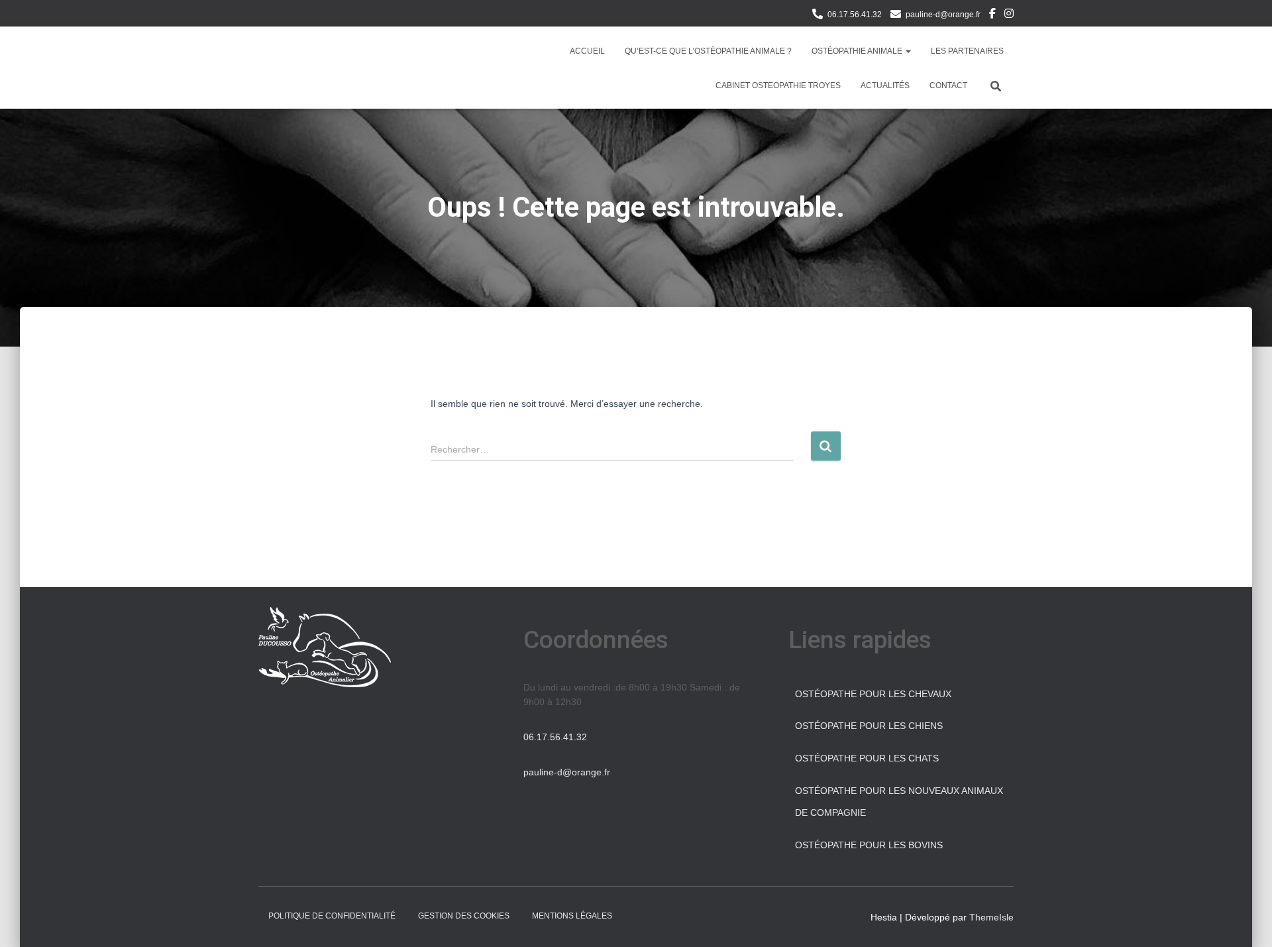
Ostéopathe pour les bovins (869, 845)
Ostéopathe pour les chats (867, 758)
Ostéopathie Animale (858, 51)
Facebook (992, 15)
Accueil (587, 51)
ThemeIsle (991, 917)
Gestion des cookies (463, 915)
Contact (948, 85)
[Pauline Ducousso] (285, 67)
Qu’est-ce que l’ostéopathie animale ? (708, 51)
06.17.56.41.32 (854, 14)
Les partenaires (967, 51)
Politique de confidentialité (332, 915)
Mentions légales (572, 915)
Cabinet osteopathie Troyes (778, 85)
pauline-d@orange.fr (943, 14)
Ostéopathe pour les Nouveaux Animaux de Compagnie (899, 801)
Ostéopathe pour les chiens (869, 725)
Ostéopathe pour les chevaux (873, 694)
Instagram (1009, 15)
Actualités (885, 85)
